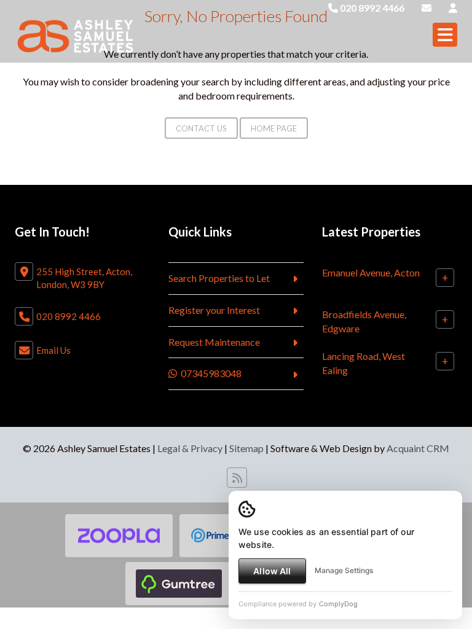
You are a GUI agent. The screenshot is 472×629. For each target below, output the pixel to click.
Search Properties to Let (219, 278)
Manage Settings (344, 570)
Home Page (274, 128)
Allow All (272, 571)
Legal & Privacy (189, 448)
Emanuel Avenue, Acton (371, 272)
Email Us (53, 350)
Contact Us (201, 128)
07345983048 (209, 373)
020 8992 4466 (371, 8)
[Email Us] (426, 8)
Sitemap (246, 448)
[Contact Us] (453, 8)
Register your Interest (214, 310)
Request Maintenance (214, 342)
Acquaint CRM (418, 448)
